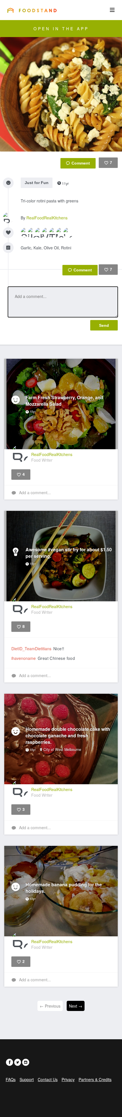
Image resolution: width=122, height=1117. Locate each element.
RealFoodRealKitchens (47, 218)
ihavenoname (23, 658)
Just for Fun (37, 182)
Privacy (68, 1079)
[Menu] (112, 10)
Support (27, 1079)
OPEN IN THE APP (61, 28)
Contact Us (48, 1079)
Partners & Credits (95, 1079)
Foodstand (32, 10)
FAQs (11, 1079)
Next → (75, 1006)
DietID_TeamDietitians (31, 648)
